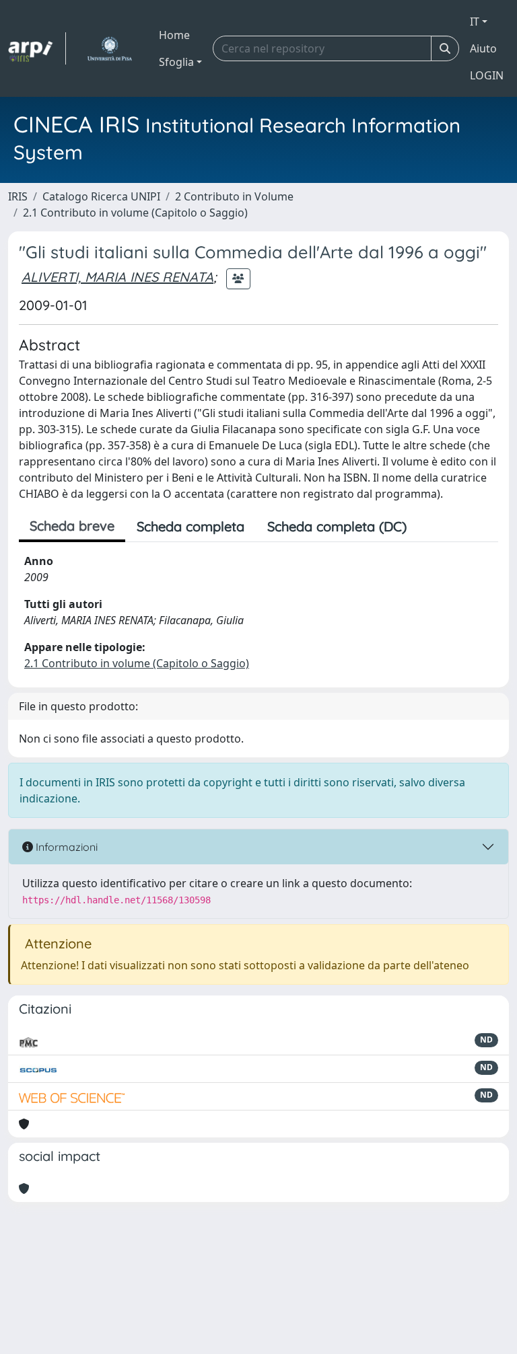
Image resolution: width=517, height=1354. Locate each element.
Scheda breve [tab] (72, 525)
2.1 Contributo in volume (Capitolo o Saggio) (135, 212)
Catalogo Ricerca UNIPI (101, 196)
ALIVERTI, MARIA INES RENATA (117, 276)
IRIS (18, 196)
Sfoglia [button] (176, 61)
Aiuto (483, 48)
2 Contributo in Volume (234, 196)
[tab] (429, 527)
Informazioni (65, 847)
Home (174, 35)
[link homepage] (37, 48)
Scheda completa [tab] (190, 526)
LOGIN (487, 75)
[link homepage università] (109, 48)
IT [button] (474, 21)
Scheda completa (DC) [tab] (337, 526)
